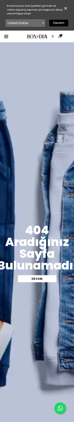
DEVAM (37, 279)
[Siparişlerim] (52, 36)
